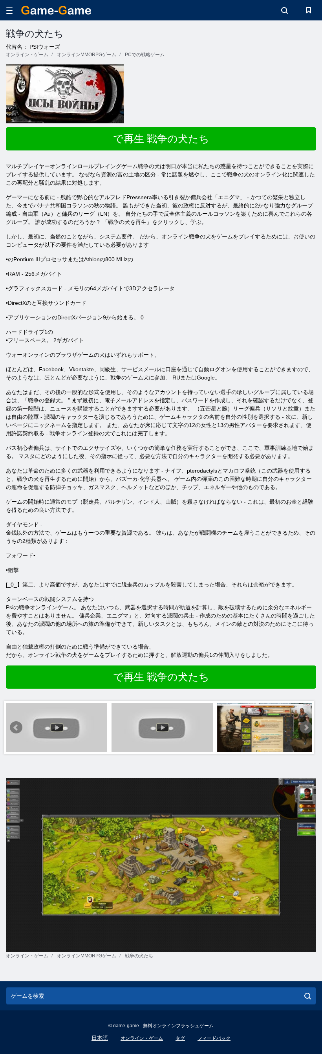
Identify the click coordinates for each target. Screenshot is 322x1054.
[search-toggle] (284, 10)
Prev (16, 727)
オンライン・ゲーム (142, 1038)
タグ (180, 1038)
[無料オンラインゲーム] (56, 10)
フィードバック (214, 1038)
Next (306, 727)
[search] (307, 996)
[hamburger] (9, 10)
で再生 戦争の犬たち (161, 139)
